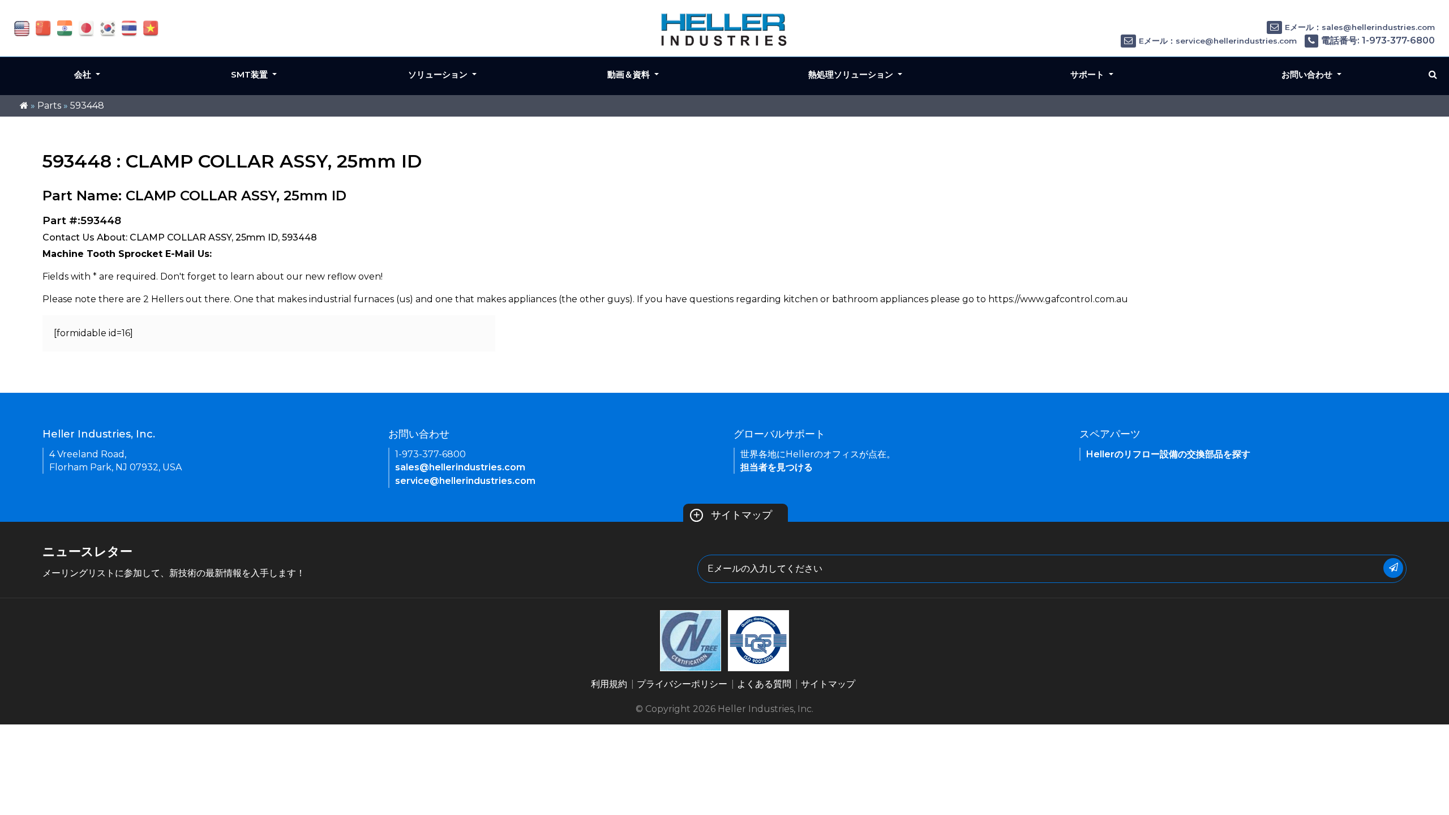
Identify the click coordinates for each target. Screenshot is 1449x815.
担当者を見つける (776, 467)
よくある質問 (764, 684)
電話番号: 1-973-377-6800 (1378, 40)
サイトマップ (732, 515)
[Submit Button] (1393, 568)
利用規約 (609, 684)
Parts (49, 105)
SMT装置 (250, 74)
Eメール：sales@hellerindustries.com (1360, 27)
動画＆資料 (629, 74)
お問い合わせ (1308, 74)
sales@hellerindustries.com (460, 467)
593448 (87, 105)
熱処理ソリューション (851, 74)
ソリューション (439, 74)
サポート (1088, 74)
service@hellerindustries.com (465, 480)
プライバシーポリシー (682, 684)
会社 (83, 74)
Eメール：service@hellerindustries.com (1218, 40)
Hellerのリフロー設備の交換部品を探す (1168, 454)
